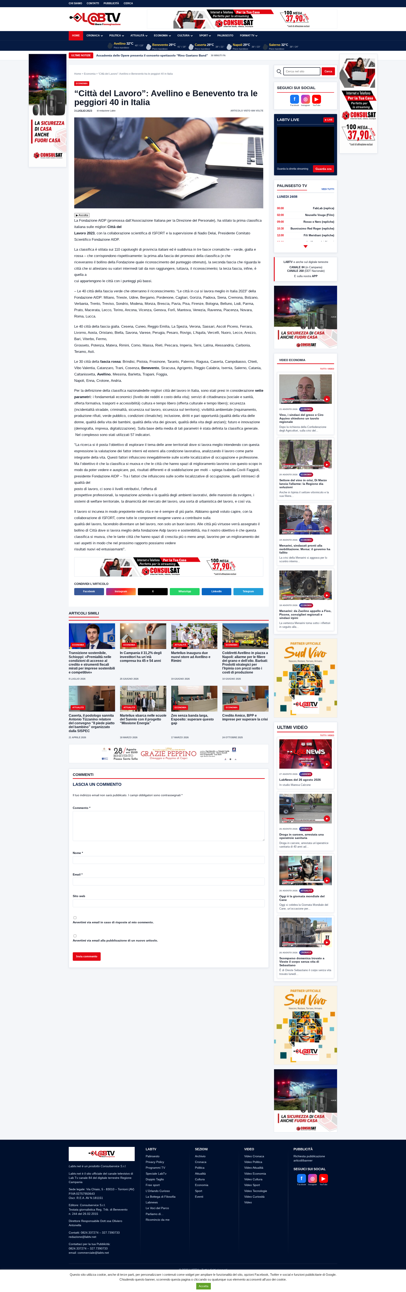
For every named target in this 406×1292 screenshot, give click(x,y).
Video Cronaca (254, 1140)
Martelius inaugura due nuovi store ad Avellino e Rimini (190, 656)
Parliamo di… (155, 1198)
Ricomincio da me (158, 1204)
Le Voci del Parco (157, 1192)
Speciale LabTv (156, 1157)
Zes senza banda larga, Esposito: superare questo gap (192, 719)
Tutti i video (327, 385)
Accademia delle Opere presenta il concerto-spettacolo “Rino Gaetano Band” (152, 55)
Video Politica (253, 1146)
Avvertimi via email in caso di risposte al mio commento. (113, 922)
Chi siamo (75, 3)
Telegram (248, 591)
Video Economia (255, 1157)
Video (248, 1186)
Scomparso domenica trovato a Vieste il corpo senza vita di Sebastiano (301, 962)
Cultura (183, 35)
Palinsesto (225, 35)
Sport (203, 35)
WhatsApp (184, 591)
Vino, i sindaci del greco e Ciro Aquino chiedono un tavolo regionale (301, 434)
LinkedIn (216, 591)
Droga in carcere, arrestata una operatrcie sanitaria (301, 836)
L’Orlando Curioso (158, 1175)
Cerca (128, 3)
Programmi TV (155, 1152)
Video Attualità (253, 1152)
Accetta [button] (203, 1286)
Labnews (152, 1186)
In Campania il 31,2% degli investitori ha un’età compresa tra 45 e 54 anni (141, 656)
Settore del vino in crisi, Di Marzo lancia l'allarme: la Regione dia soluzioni (303, 499)
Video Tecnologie (255, 1175)
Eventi (199, 1180)
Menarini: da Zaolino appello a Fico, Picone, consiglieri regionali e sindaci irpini (305, 630)
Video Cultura (253, 1163)
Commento (81, 808)
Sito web (79, 896)
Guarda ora (323, 168)
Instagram (121, 591)
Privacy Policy (155, 1146)
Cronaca (93, 35)
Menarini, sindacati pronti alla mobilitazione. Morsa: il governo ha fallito (304, 565)
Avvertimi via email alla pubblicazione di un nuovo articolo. (115, 941)
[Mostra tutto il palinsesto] (305, 246)
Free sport (153, 1169)
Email (77, 875)
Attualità (137, 35)
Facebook (89, 591)
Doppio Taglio (155, 1163)
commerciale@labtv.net (93, 1236)
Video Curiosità (254, 1180)
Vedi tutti (327, 189)
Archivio (200, 1140)
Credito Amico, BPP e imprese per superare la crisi (245, 717)
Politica (115, 35)
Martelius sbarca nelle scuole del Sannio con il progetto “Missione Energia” (143, 719)
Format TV (247, 35)
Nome (78, 853)
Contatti (93, 3)
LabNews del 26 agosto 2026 (300, 779)
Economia (161, 35)
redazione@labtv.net (82, 1221)
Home (76, 35)
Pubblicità (111, 3)
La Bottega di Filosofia (161, 1180)
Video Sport (252, 1169)
